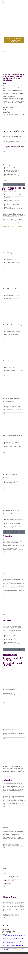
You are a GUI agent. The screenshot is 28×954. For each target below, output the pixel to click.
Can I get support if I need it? (9, 880)
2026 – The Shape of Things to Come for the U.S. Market (13, 944)
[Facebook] (4, 951)
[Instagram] (6, 951)
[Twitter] (2, 951)
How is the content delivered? (9, 877)
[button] (14, 876)
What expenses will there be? (9, 882)
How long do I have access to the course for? (12, 876)
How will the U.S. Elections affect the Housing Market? (13, 945)
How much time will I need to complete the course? (13, 879)
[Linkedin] (8, 951)
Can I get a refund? (7, 883)
